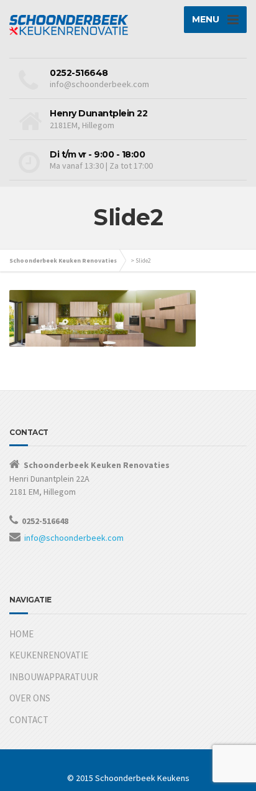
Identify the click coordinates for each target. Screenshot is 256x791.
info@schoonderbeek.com (74, 537)
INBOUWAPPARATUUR (53, 677)
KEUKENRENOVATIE (48, 655)
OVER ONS (29, 698)
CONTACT (28, 720)
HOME (21, 634)
